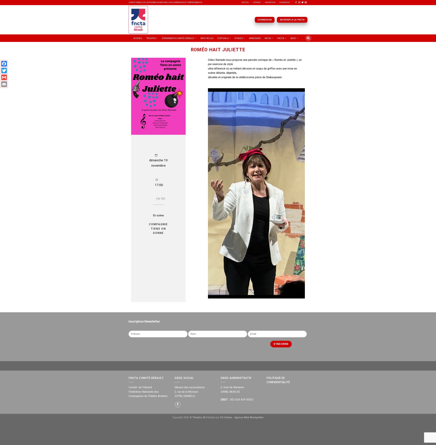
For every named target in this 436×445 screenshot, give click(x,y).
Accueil (245, 2)
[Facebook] (4, 63)
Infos (268, 38)
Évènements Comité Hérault (178, 38)
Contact (257, 2)
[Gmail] (4, 77)
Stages (239, 38)
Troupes (151, 38)
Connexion (284, 2)
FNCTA (280, 38)
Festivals (222, 38)
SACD (293, 38)
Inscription (270, 2)
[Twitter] (4, 70)
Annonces (255, 38)
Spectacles (207, 38)
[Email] (4, 84)
